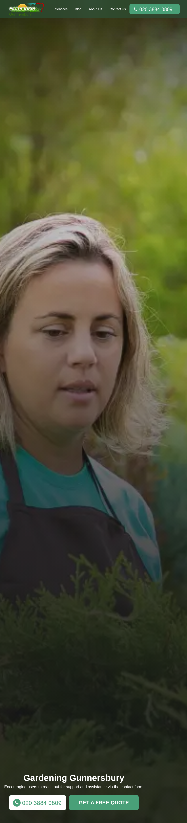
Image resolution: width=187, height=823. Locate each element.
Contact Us (118, 9)
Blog (78, 9)
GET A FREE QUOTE (104, 802)
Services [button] (61, 9)
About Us (95, 9)
